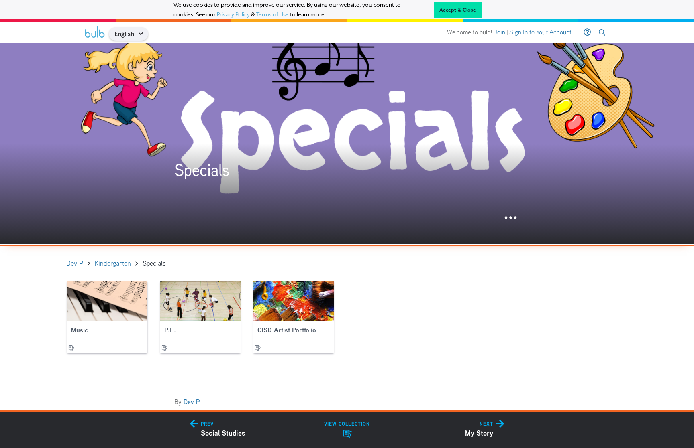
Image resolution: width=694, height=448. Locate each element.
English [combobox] (124, 33)
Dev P (192, 402)
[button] (143, 34)
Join (499, 32)
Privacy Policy (233, 14)
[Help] (587, 32)
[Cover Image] (347, 143)
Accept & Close (457, 10)
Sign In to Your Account (540, 32)
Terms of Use (272, 14)
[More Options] (510, 218)
